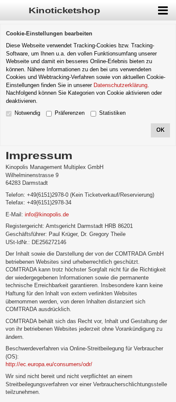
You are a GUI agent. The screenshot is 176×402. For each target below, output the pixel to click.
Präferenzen (70, 113)
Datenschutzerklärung (120, 85)
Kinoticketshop (64, 10)
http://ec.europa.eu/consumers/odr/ (49, 364)
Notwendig (27, 113)
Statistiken (112, 113)
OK (160, 130)
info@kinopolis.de (47, 214)
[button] (163, 10)
